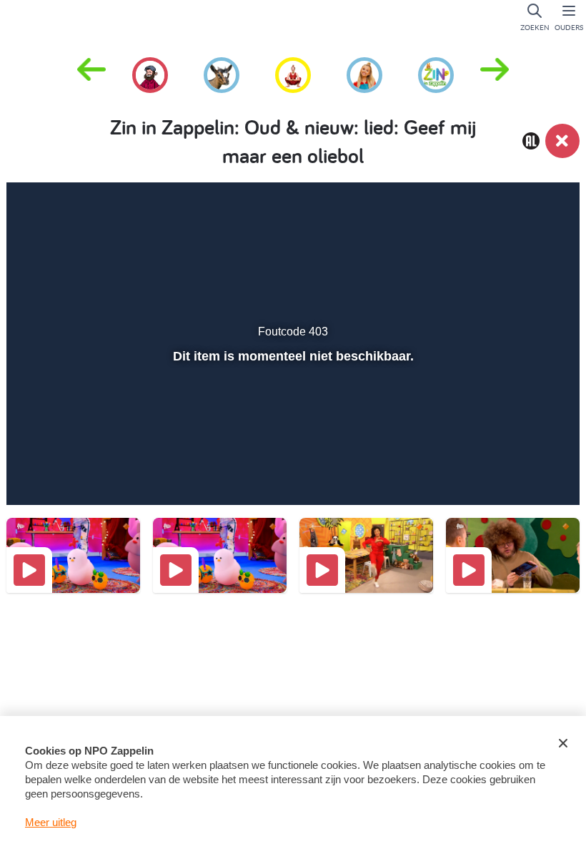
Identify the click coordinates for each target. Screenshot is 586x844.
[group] (150, 73)
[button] (494, 73)
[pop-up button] (515, 473)
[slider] (291, 442)
